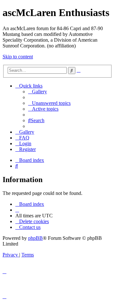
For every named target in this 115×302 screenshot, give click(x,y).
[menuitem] (37, 91)
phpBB (35, 238)
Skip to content (18, 56)
